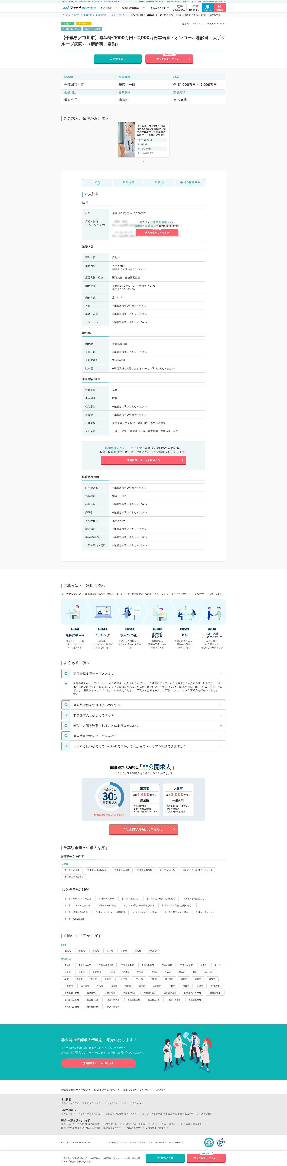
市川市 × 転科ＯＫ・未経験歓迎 (110, 912)
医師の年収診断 (69, 1128)
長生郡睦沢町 (113, 999)
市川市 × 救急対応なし (194, 898)
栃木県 (81, 950)
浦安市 (212, 979)
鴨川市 (154, 979)
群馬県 (96, 950)
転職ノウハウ (68, 1124)
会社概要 (112, 1142)
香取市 (186, 986)
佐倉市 (168, 972)
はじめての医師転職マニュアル (121, 1114)
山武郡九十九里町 (192, 993)
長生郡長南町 (194, 999)
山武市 (200, 986)
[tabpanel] (143, 139)
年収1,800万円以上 (71, 29)
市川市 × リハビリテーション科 (198, 870)
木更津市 (97, 972)
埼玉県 (110, 950)
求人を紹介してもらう (169, 58)
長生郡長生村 (134, 999)
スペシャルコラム (157, 1124)
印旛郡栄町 (110, 993)
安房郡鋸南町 (113, 1006)
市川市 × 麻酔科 (144, 870)
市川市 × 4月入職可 (107, 905)
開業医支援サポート (196, 1124)
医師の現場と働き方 (135, 1124)
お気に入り (119, 58)
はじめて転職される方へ (90, 1114)
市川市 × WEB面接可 (74, 919)
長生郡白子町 (154, 999)
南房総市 (157, 986)
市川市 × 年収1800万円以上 (77, 898)
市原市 (93, 979)
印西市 (114, 986)
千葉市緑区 (167, 965)
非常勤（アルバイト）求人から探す (100, 1103)
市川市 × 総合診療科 (74, 877)
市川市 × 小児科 (72, 870)
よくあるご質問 (204, 1114)
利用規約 (84, 1090)
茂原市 (140, 972)
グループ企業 (160, 1142)
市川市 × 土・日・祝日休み (77, 905)
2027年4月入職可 (92, 29)
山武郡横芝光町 (71, 999)
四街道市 (68, 986)
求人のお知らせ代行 (90, 1128)
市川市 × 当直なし (130, 898)
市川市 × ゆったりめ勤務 (145, 912)
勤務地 (159, 182)
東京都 (138, 950)
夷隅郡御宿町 (93, 1006)
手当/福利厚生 (190, 182)
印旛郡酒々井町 (71, 993)
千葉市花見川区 (106, 965)
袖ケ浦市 (85, 986)
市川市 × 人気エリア (205, 912)
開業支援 (159, 1090)
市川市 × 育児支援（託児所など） (177, 905)
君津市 (184, 979)
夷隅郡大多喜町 (71, 1006)
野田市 (126, 972)
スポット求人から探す (132, 1103)
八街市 (100, 986)
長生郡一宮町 (93, 999)
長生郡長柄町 (174, 999)
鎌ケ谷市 (169, 979)
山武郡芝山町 (215, 993)
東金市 (182, 972)
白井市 (128, 986)
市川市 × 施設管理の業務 (76, 912)
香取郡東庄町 (170, 993)
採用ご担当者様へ (68, 1090)
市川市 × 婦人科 (167, 870)
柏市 (66, 979)
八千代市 (123, 979)
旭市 (195, 972)
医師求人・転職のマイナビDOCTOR (77, 15)
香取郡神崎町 (129, 993)
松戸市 (112, 972)
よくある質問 (196, 2)
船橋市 (67, 972)
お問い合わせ (128, 1090)
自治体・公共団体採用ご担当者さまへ (152, 2)
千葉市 (67, 965)
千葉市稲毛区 (127, 965)
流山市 (107, 979)
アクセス (122, 1142)
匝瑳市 (172, 986)
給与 (98, 182)
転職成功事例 (187, 1114)
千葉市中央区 (84, 965)
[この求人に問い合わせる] (157, 229)
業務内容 (129, 182)
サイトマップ (145, 1090)
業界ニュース (176, 1124)
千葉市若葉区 (148, 965)
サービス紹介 (68, 1114)
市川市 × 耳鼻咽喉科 (97, 870)
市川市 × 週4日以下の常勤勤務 (160, 898)
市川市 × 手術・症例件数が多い (139, 905)
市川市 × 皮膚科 (121, 870)
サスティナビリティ (137, 1142)
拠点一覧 (186, 2)
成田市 (154, 972)
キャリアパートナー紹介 (152, 1114)
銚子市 (203, 965)
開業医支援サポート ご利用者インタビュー (146, 1128)
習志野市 (209, 972)
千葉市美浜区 (186, 965)
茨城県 (67, 950)
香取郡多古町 (150, 993)
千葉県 (112, 15)
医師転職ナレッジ (113, 1124)
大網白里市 (92, 993)
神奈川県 (153, 950)
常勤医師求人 (101, 15)
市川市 (121, 15)
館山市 (81, 972)
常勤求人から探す (70, 1103)
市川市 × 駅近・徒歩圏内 (176, 912)
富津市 (198, 979)
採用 (150, 1142)
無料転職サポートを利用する (143, 460)
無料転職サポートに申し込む (98, 1063)
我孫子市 (139, 979)
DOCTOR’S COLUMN (89, 1124)
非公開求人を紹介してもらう (143, 829)
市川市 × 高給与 (106, 898)
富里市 (142, 986)
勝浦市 (79, 979)
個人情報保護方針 (176, 1142)
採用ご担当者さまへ (174, 2)
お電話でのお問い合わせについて (214, 2)
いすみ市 (215, 986)
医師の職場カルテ (112, 1128)
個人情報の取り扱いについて (105, 1090)
